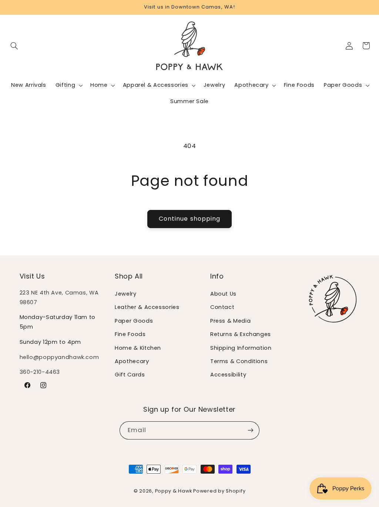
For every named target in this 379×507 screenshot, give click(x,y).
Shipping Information (241, 348)
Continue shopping (189, 218)
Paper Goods (134, 321)
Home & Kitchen (138, 348)
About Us (223, 293)
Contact (222, 307)
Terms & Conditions (239, 361)
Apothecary (132, 361)
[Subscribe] (250, 430)
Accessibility (228, 374)
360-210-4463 (40, 372)
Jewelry (125, 293)
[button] (14, 45)
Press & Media (230, 321)
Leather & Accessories (147, 307)
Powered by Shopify (219, 491)
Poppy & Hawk (173, 491)
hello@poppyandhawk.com (59, 357)
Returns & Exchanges (240, 334)
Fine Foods (130, 334)
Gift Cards (130, 374)
